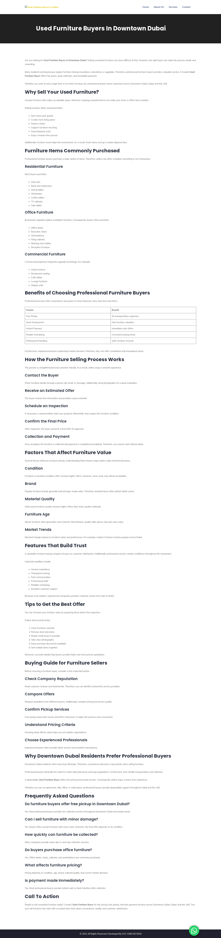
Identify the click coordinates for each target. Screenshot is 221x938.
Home (146, 7)
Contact (186, 7)
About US (159, 7)
